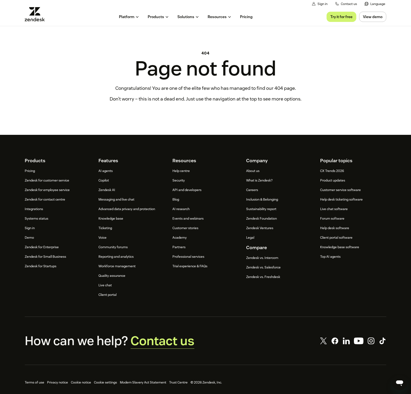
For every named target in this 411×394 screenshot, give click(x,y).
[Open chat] (399, 382)
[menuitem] (375, 3)
